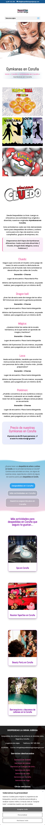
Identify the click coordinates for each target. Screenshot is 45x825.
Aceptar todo (22, 809)
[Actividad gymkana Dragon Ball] (22, 115)
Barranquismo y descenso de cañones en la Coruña (22, 711)
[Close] (43, 791)
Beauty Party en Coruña (22, 662)
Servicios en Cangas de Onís (22, 766)
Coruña (14, 74)
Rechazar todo (22, 820)
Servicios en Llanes (22, 763)
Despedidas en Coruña (22, 485)
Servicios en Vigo (22, 780)
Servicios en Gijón (22, 770)
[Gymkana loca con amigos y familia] (22, 145)
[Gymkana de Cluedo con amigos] (22, 206)
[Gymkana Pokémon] (22, 175)
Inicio (7, 74)
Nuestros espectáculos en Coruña (22, 503)
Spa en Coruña (22, 567)
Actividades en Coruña (29, 74)
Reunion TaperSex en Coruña (22, 615)
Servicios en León (22, 773)
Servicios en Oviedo (22, 760)
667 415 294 (35, 743)
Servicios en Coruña (22, 777)
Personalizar (22, 815)
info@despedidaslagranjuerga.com (30, 748)
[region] (22, 807)
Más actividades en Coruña (22, 493)
